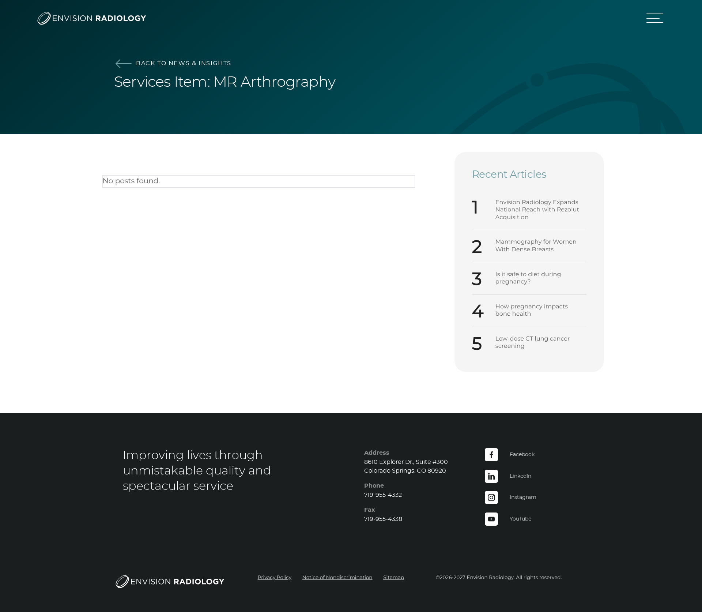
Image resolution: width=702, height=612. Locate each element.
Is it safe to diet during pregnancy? (528, 278)
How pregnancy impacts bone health (531, 310)
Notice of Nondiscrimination (337, 577)
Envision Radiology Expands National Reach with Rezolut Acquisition (537, 210)
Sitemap (393, 577)
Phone (374, 486)
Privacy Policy (274, 577)
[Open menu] (655, 18)
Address (376, 453)
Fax (369, 510)
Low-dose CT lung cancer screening (532, 342)
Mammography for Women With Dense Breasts (536, 245)
